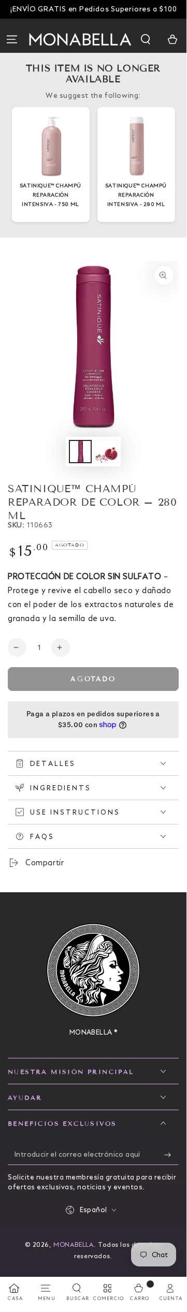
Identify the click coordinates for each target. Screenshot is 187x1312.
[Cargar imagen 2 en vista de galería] (106, 451)
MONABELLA (73, 1244)
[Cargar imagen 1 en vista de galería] (80, 451)
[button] (146, 39)
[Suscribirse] (171, 1154)
